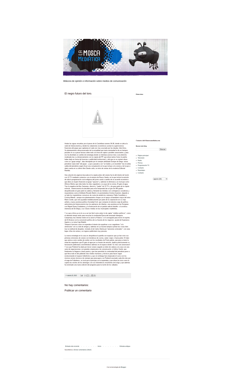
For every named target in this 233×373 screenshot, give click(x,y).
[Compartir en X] (90, 275)
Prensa (140, 163)
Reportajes (141, 170)
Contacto (141, 168)
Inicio (99, 346)
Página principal (143, 155)
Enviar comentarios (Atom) (82, 350)
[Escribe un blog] (88, 275)
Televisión (141, 158)
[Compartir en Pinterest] (94, 275)
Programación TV (143, 165)
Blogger (123, 367)
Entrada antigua (125, 346)
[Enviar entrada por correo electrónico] (81, 275)
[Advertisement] (73, 17)
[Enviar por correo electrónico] (85, 275)
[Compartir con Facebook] (92, 275)
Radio (140, 160)
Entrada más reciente (72, 346)
